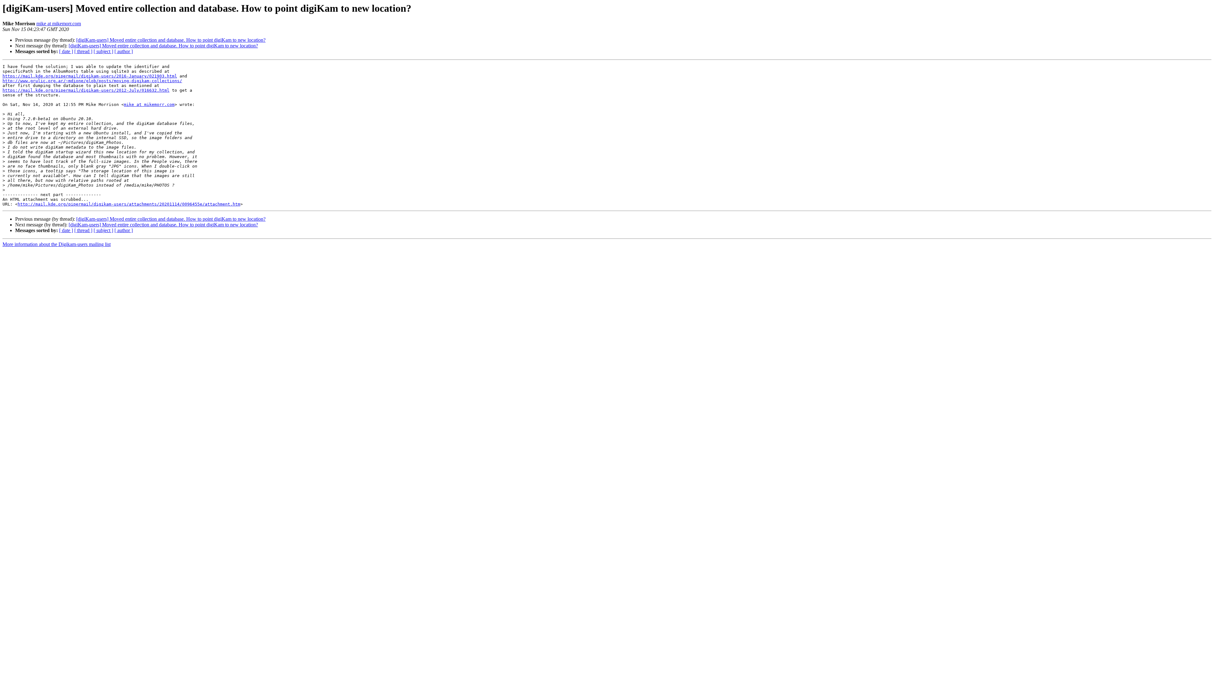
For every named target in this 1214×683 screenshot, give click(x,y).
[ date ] (66, 51)
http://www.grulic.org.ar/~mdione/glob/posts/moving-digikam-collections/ (92, 80)
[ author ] (123, 51)
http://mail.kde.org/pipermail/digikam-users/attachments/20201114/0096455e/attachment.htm (129, 204)
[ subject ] (103, 51)
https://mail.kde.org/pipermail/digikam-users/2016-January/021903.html (90, 76)
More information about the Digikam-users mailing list (57, 244)
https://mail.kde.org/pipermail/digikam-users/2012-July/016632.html (86, 90)
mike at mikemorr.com (58, 23)
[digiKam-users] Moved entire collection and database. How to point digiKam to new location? (171, 40)
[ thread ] (83, 51)
